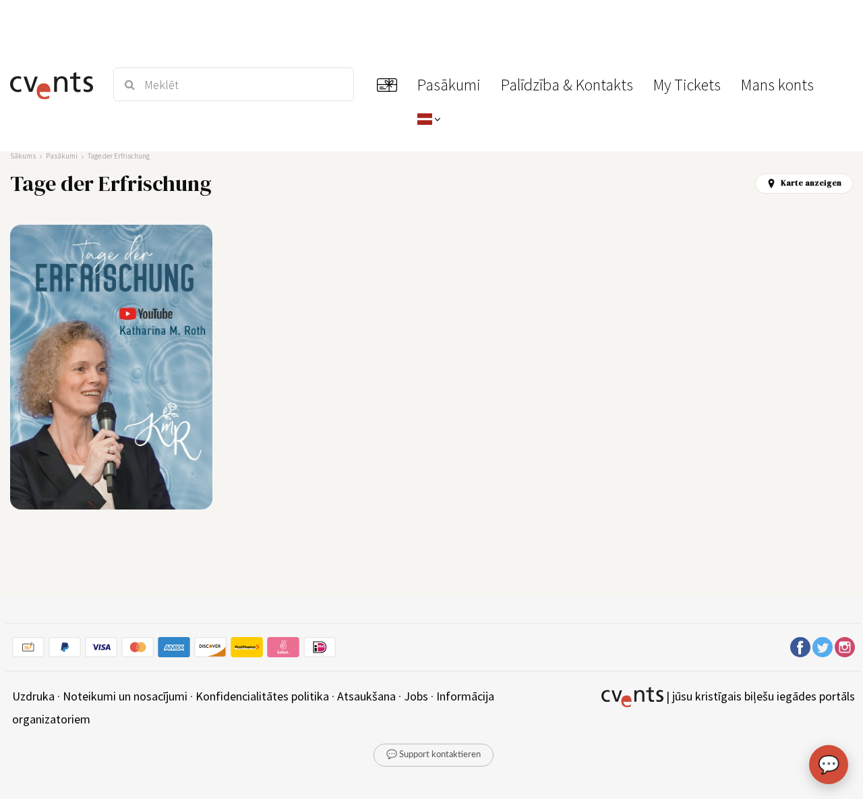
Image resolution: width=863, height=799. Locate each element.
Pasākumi (62, 156)
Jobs (416, 696)
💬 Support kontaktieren (433, 754)
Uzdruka (33, 696)
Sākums (23, 156)
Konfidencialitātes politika (262, 696)
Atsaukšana (366, 696)
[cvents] (53, 84)
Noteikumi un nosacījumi (125, 696)
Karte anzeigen (811, 182)
